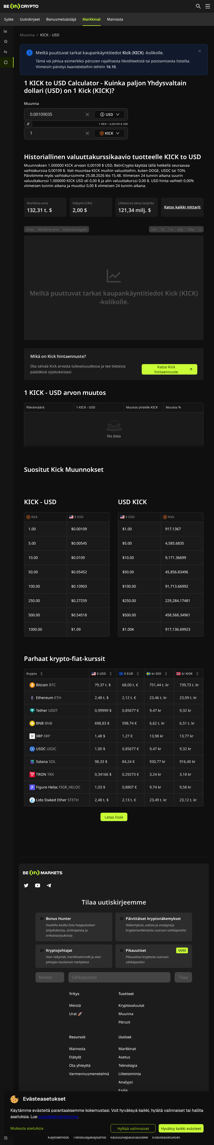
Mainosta (115, 19)
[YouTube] (37, 886)
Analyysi (125, 1082)
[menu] (7, 47)
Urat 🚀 (75, 1013)
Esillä (123, 1090)
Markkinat (91, 19)
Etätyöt (75, 1056)
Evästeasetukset (166, 1137)
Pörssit (124, 1022)
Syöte (9, 19)
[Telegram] (49, 886)
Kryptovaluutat (131, 1005)
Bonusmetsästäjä (61, 19)
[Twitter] (26, 886)
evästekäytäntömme (58, 1116)
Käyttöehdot (58, 1137)
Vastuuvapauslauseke (129, 1137)
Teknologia (127, 1065)
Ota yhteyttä (80, 1065)
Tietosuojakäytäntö (89, 1137)
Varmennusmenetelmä (89, 1073)
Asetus (124, 1056)
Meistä (75, 1005)
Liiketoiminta (129, 1073)
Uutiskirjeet (30, 19)
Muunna (27, 34)
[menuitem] (7, 31)
